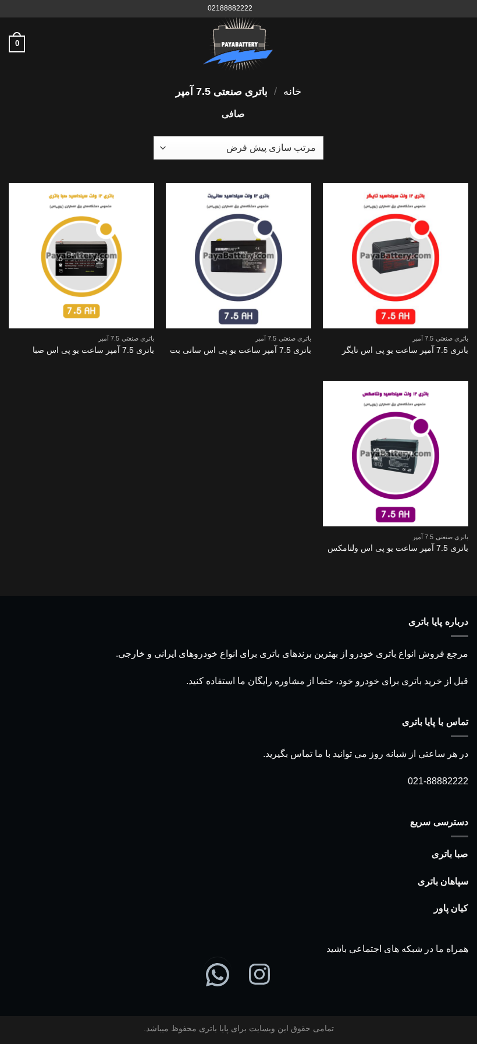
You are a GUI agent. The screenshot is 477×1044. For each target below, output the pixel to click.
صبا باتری (450, 854)
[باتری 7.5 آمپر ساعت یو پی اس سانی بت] (238, 255)
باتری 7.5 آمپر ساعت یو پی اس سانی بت (240, 350)
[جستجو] (265, 9)
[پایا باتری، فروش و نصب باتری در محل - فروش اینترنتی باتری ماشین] (238, 43)
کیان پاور (451, 908)
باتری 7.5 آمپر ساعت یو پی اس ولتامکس (398, 548)
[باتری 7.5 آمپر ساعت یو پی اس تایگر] (395, 255)
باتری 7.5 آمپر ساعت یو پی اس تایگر (405, 350)
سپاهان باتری (443, 881)
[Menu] (461, 44)
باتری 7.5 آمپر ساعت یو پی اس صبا (93, 350)
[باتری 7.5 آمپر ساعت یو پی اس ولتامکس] (395, 453)
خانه (292, 91)
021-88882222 (438, 781)
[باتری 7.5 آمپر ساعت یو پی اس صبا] (81, 255)
